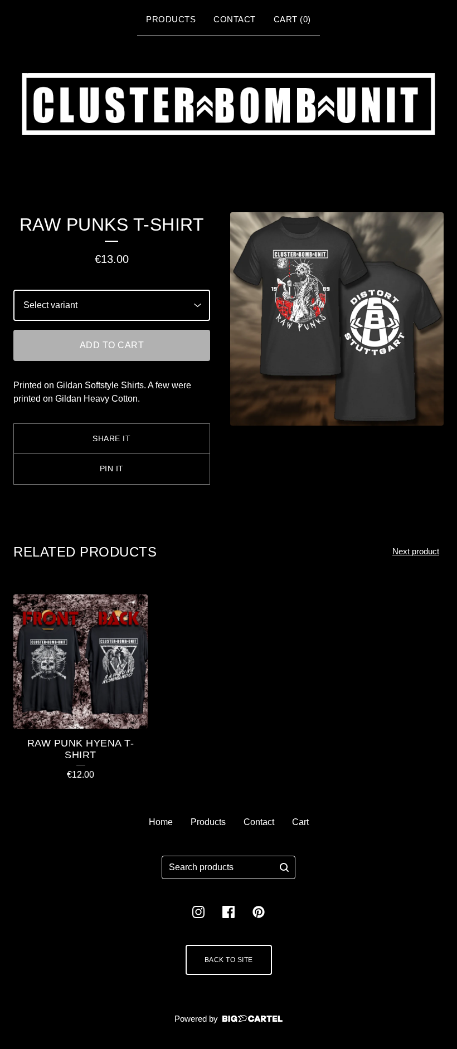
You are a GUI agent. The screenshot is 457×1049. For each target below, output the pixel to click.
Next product (415, 551)
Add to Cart (112, 345)
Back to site (229, 960)
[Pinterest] (259, 912)
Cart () (292, 19)
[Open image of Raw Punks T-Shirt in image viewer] (337, 319)
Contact (234, 19)
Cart (300, 822)
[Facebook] (228, 912)
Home (161, 822)
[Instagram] (198, 912)
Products (171, 19)
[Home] (228, 104)
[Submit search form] (284, 867)
